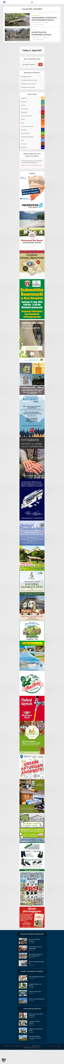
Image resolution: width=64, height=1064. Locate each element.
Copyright (16, 1045)
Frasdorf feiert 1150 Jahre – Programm (35, 1022)
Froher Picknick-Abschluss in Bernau (36, 976)
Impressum (6, 1045)
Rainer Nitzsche (36, 1047)
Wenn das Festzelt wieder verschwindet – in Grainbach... (35, 1037)
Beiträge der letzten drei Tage (29, 80)
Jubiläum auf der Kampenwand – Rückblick (36, 1029)
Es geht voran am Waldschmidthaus (36, 999)
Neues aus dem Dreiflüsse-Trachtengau (34, 940)
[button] (3, 1060)
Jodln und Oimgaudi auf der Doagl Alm (36, 962)
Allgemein (34, 30)
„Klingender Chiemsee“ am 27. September (35, 984)
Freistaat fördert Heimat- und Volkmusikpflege (35, 947)
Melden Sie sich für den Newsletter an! (31, 165)
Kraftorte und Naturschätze (35, 991)
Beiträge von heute (26, 76)
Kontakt (11, 1045)
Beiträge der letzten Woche (28, 83)
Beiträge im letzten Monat (28, 87)
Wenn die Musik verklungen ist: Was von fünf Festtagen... (36, 955)
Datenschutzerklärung (25, 1045)
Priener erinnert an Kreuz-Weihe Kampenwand (36, 1014)
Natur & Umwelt (36, 15)
